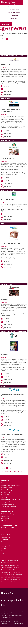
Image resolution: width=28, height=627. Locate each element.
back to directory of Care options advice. (12, 471)
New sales (4, 497)
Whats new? (14, 18)
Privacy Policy (4, 623)
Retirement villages (6, 487)
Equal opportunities (18, 623)
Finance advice (5, 542)
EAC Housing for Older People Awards (11, 574)
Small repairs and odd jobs (8, 513)
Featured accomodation (7, 504)
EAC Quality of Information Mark (10, 565)
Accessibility (16, 621)
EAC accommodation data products (11, 570)
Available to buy (5, 494)
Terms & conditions (5, 621)
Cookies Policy (4, 625)
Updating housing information (9, 560)
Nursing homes (5, 530)
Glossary (3, 550)
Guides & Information (14, 12)
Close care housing (6, 490)
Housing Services (14, 9)
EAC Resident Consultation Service (11, 577)
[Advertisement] (14, 48)
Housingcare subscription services (10, 572)
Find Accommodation (14, 6)
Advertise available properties (9, 562)
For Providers (14, 15)
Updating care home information (10, 567)
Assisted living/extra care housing (10, 485)
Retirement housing (6, 482)
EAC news (4, 548)
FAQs (2, 553)
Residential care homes (7, 527)
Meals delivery (5, 518)
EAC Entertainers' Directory (9, 581)
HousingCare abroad (6, 502)
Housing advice (5, 537)
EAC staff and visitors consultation (10, 579)
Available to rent (5, 492)
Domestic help (5, 516)
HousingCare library (6, 546)
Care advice (4, 539)
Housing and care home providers (10, 499)
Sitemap (16, 625)
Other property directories (8, 506)
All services (4, 521)
